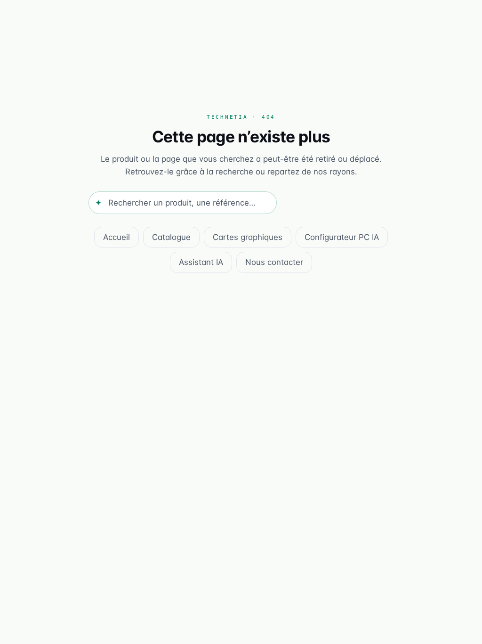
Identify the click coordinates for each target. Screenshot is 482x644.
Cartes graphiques (247, 237)
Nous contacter (274, 262)
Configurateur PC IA (342, 237)
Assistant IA (201, 262)
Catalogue (171, 237)
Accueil (116, 237)
